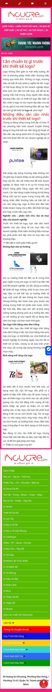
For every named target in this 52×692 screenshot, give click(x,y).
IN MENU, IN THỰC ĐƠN (15, 560)
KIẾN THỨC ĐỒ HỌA (26, 26)
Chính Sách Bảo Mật (14, 662)
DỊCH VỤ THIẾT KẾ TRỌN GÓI (17, 614)
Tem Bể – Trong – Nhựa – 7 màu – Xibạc (22, 494)
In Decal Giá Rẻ (10, 488)
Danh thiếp (9, 470)
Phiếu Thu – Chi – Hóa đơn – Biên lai (21, 482)
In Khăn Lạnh (10, 584)
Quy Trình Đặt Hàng (14, 636)
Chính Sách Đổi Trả (13, 656)
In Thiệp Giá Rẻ (10, 596)
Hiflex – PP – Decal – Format (17, 542)
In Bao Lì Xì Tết (10, 524)
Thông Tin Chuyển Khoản (16, 629)
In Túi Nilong (9, 572)
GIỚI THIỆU (8, 26)
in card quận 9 (18, 444)
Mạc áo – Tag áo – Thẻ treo (16, 476)
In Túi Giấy (8, 554)
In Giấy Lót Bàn (10, 578)
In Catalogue (9, 536)
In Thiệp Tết (9, 602)
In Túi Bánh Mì (10, 566)
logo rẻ (28, 110)
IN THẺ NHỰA (36, 30)
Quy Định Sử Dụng (13, 642)
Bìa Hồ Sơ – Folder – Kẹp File (17, 500)
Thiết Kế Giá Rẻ (10, 512)
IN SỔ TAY (22, 30)
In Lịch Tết (8, 518)
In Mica (7, 590)
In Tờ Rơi (7, 506)
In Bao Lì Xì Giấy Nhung (15, 530)
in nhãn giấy (19, 242)
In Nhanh (8, 608)
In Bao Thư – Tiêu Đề (13, 548)
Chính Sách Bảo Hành (14, 649)
